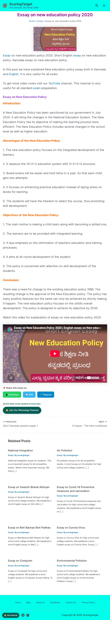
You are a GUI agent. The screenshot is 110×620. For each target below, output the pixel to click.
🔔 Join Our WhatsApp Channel (22, 410)
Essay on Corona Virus (71, 527)
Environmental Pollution (72, 560)
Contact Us (71, 602)
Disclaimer (55, 602)
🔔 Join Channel (10, 615)
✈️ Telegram (46, 394)
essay (77, 55)
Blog (28, 602)
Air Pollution (64, 450)
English (13, 74)
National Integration (20, 450)
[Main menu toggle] (104, 6)
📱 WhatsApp (12, 394)
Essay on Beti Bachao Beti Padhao (29, 527)
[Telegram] (22, 615)
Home (18, 602)
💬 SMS (29, 394)
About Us (40, 602)
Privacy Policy (88, 602)
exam (36, 88)
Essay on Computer (20, 560)
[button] (96, 6)
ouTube (55, 83)
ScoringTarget (20, 4)
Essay (7, 55)
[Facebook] (27, 615)
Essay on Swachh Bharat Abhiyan (29, 487)
